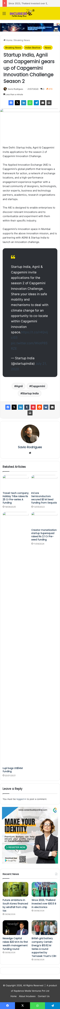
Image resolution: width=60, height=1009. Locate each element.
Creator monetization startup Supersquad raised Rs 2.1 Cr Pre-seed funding (44, 534)
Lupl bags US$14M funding (13, 769)
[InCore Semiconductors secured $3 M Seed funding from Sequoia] (44, 482)
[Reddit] (39, 407)
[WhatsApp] (30, 102)
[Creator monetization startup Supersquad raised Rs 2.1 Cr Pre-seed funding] (44, 519)
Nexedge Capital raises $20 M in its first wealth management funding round (15, 944)
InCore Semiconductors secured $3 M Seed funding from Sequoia (44, 497)
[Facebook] (11, 102)
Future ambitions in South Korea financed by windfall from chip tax (15, 905)
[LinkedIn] (23, 102)
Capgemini (38, 386)
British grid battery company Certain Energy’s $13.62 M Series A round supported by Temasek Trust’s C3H (44, 947)
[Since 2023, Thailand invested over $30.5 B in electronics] (44, 889)
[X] (17, 102)
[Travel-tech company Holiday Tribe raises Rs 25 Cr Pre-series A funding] (16, 482)
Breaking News (22, 40)
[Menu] (4, 14)
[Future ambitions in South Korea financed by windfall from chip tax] (15, 889)
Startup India (30, 393)
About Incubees (27, 996)
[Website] (30, 453)
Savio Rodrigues (15, 89)
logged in (21, 799)
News (48, 47)
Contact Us (44, 996)
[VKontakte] (45, 407)
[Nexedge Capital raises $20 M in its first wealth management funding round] (15, 927)
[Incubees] (21, 13)
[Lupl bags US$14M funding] (16, 638)
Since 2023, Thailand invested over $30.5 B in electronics (44, 903)
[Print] (49, 102)
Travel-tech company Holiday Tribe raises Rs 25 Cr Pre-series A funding (16, 497)
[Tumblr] (26, 407)
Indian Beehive (32, 47)
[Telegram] (36, 102)
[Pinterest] (33, 407)
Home (9, 40)
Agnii (19, 386)
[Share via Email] (42, 102)
